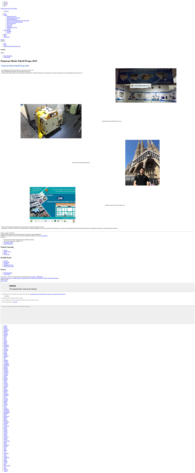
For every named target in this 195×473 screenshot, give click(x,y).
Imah (5, 13)
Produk (5, 15)
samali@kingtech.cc (8, 243)
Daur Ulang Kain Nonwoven (36, 278)
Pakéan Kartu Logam (12, 27)
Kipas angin (9, 24)
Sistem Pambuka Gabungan (13, 17)
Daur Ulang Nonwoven (6, 278)
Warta (5, 34)
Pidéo (5, 35)
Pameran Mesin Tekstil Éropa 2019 (12, 46)
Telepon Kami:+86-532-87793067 (9, 8)
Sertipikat (9, 31)
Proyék (8, 33)
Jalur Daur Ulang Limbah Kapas (14, 22)
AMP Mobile (39, 276)
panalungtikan (44, 235)
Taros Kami (6, 37)
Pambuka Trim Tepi (11, 16)
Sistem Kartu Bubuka (12, 19)
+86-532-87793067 (8, 242)
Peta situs (33, 276)
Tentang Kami (7, 30)
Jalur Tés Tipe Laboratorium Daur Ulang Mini (18, 20)
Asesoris (9, 28)
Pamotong (9, 26)
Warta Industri (7, 57)
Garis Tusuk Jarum (11, 23)
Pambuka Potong (17, 278)
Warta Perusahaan (8, 55)
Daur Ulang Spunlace (53, 278)
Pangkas (45, 278)
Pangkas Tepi (24, 278)
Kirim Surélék (4, 281)
